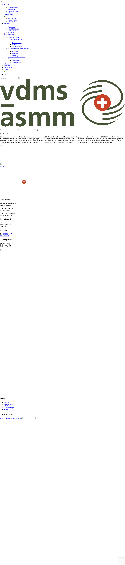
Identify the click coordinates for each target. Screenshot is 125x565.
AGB (1, 418)
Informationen (12, 13)
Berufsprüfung (8, 67)
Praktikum (7, 65)
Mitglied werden (13, 30)
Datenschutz (17, 418)
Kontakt (6, 69)
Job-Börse (15, 51)
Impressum (8, 418)
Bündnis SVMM (13, 11)
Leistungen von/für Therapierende (18, 48)
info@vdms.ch (4, 236)
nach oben (3, 166)
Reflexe (14, 44)
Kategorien (11, 27)
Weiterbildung (8, 15)
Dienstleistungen (9, 34)
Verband (6, 4)
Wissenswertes (16, 62)
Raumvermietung (17, 43)
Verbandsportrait (13, 7)
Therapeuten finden (14, 37)
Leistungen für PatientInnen (16, 57)
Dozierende (11, 22)
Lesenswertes (16, 60)
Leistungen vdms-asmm (15, 39)
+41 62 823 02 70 (6, 234)
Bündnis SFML (12, 9)
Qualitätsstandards (13, 29)
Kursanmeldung (13, 18)
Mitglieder (7, 23)
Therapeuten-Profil (17, 46)
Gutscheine (15, 55)
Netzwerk (11, 32)
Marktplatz (15, 53)
